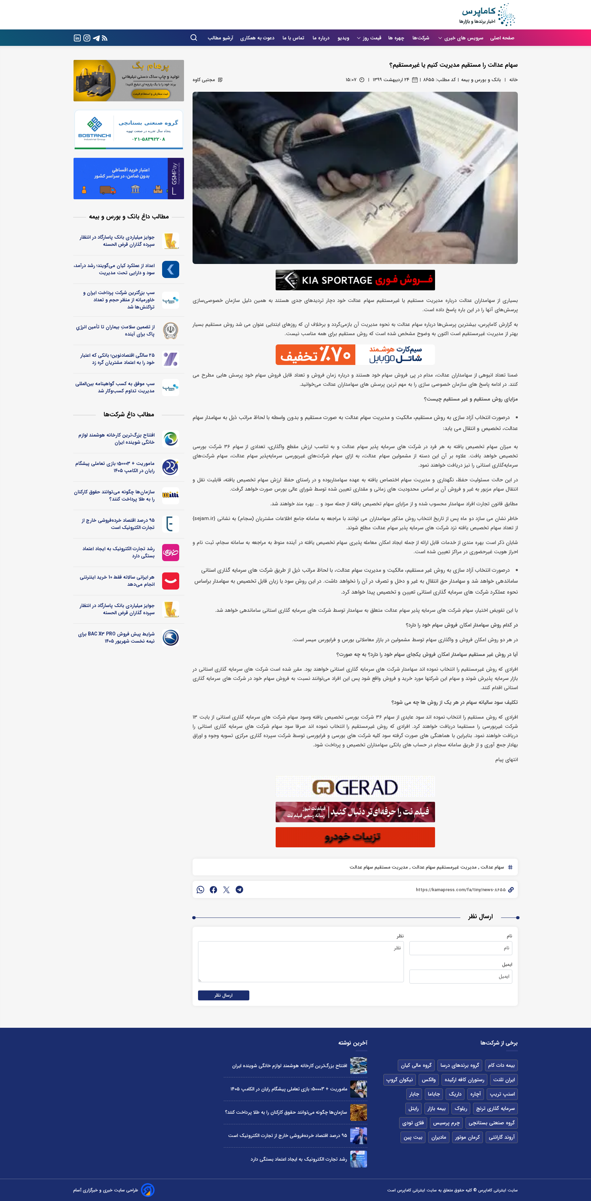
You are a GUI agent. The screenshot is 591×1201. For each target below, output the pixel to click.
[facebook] (213, 889)
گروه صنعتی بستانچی (492, 1123)
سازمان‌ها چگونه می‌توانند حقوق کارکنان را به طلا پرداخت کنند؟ (114, 495)
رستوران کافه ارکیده (464, 1080)
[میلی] (170, 495)
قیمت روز (372, 38)
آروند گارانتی (502, 1137)
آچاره (475, 1094)
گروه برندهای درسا (460, 1065)
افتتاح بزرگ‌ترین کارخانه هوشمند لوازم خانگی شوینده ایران (116, 438)
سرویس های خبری (463, 38)
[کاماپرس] (487, 14)
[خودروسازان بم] (170, 637)
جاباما (434, 1094)
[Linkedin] (77, 37)
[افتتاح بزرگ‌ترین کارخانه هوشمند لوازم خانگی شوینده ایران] (358, 1065)
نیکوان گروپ (399, 1080)
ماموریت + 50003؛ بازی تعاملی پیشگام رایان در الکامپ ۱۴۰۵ (115, 467)
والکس (429, 1080)
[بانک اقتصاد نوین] (170, 359)
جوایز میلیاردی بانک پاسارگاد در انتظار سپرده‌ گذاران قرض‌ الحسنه (117, 240)
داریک (455, 1094)
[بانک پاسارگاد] (170, 241)
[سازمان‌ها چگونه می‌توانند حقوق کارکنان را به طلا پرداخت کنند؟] (358, 1112)
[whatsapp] (200, 889)
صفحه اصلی (502, 38)
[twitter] (226, 889)
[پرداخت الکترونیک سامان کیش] (170, 300)
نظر (400, 936)
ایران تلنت (504, 1080)
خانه (513, 80)
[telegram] (239, 889)
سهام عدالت (491, 867)
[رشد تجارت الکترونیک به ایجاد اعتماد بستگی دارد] (358, 1159)
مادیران (438, 1137)
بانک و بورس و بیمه (481, 80)
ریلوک (461, 1108)
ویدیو (343, 38)
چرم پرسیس (446, 1123)
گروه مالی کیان (416, 1065)
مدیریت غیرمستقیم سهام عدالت (443, 867)
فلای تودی (413, 1123)
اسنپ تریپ (502, 1094)
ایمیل (507, 964)
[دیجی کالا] (170, 581)
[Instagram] (87, 37)
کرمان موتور (467, 1137)
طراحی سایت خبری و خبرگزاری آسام (105, 1190)
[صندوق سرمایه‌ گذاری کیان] (170, 269)
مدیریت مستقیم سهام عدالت (379, 867)
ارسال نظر (224, 995)
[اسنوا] (170, 438)
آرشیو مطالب (220, 38)
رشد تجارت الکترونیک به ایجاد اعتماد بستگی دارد (118, 552)
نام (509, 936)
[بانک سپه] (170, 330)
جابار (414, 1094)
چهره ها (397, 38)
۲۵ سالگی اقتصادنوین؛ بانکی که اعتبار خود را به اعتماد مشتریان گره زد (117, 359)
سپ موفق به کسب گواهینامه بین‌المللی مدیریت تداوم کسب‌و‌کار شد (115, 387)
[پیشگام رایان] (170, 467)
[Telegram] (96, 37)
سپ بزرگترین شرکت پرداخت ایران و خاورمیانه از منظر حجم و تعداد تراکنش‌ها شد (119, 300)
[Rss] (104, 38)
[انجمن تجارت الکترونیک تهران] (170, 524)
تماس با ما (294, 38)
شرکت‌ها (421, 38)
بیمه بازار (437, 1108)
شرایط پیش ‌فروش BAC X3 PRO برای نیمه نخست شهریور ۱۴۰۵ (116, 637)
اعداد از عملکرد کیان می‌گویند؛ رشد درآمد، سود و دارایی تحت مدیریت (114, 269)
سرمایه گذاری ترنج (495, 1108)
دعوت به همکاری (258, 38)
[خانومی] (170, 552)
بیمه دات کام (501, 1065)
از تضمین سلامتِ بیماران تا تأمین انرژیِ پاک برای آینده (115, 330)
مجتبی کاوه (204, 80)
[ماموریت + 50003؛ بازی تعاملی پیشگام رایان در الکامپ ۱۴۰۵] (358, 1089)
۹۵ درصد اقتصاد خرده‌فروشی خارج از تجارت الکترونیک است (118, 524)
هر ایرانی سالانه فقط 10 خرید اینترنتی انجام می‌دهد (117, 580)
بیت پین (413, 1137)
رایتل (413, 1108)
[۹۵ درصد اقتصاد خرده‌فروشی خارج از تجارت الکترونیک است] (358, 1136)
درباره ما (322, 38)
